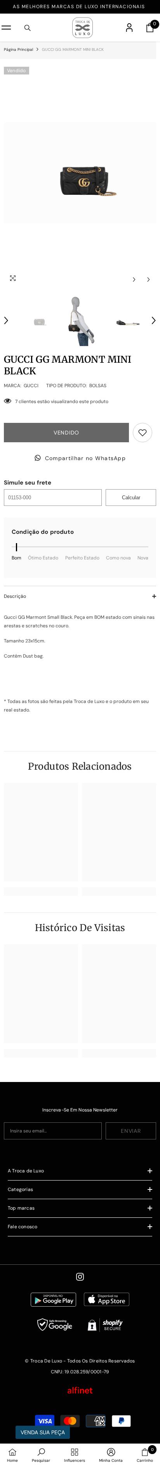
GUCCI (31, 386)
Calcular (131, 497)
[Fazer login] (129, 27)
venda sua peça (43, 1432)
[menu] (6, 27)
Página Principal (18, 49)
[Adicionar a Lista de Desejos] (142, 432)
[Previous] (134, 279)
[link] (41, 891)
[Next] (148, 279)
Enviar (131, 1130)
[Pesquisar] (27, 28)
